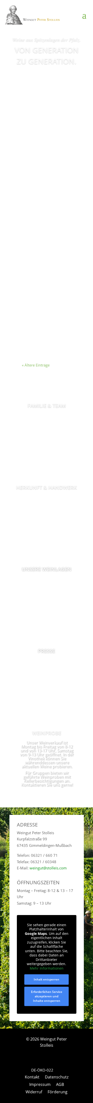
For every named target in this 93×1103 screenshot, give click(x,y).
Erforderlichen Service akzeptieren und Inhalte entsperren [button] (46, 996)
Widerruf (34, 1092)
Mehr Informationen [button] (46, 968)
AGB (60, 1085)
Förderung (57, 1092)
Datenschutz (56, 1077)
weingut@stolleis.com (48, 867)
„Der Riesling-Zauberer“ (39, 210)
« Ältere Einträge (36, 365)
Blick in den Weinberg (37, 295)
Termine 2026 (39, 115)
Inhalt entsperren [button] (46, 979)
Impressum (40, 1085)
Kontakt (32, 1077)
